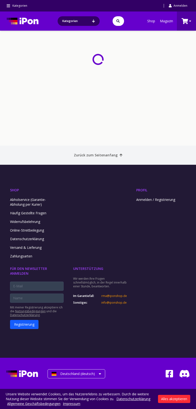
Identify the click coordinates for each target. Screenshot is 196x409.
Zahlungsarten (21, 256)
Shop (151, 21)
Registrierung (24, 324)
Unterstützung (88, 268)
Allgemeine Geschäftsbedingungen (33, 403)
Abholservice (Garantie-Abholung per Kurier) (28, 202)
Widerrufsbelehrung (25, 221)
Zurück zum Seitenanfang (96, 155)
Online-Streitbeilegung (27, 230)
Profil (141, 190)
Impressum (71, 403)
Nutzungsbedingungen (30, 311)
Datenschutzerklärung (27, 239)
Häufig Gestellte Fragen (28, 213)
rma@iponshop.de (114, 296)
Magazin (166, 21)
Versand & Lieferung (26, 247)
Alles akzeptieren (174, 399)
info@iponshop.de (114, 303)
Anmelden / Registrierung (155, 199)
